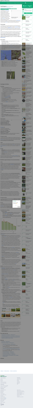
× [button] (19, 201)
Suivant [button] (19, 206)
